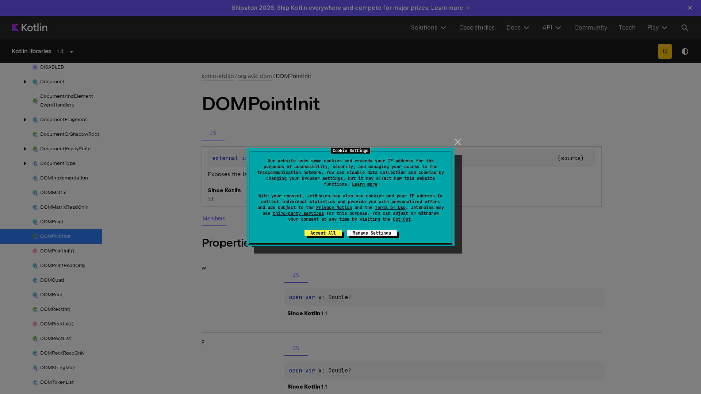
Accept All (323, 233)
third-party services (298, 213)
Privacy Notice (334, 207)
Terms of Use (390, 207)
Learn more (365, 184)
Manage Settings (372, 233)
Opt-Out (402, 219)
